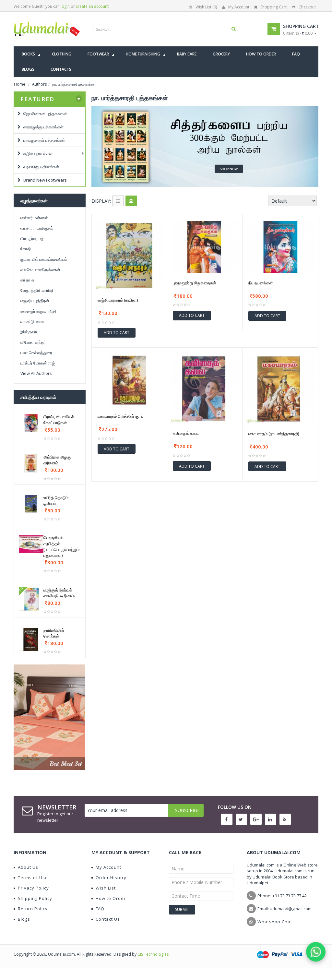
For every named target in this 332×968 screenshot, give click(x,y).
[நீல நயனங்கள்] (280, 247)
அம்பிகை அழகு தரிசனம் (57, 460)
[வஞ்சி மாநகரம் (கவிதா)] (129, 255)
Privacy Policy (33, 888)
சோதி (25, 249)
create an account (92, 6)
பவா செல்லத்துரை (36, 352)
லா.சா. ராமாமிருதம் (36, 228)
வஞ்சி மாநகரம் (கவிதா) (118, 300)
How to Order (111, 898)
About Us (28, 867)
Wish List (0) (206, 7)
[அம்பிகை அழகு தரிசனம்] (31, 463)
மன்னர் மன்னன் (34, 218)
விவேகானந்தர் (33, 342)
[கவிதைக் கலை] (204, 389)
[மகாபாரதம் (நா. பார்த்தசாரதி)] (280, 389)
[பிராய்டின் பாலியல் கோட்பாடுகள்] (31, 423)
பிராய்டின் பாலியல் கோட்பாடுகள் (58, 419)
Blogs (24, 919)
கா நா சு (27, 280)
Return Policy (33, 909)
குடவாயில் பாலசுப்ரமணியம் (43, 259)
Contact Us (108, 919)
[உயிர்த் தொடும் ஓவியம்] (31, 504)
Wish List (106, 888)
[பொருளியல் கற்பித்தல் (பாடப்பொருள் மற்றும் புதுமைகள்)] (31, 544)
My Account (238, 7)
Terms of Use (33, 877)
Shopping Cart (273, 7)
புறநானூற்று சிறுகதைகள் (194, 283)
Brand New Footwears (43, 180)
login (65, 6)
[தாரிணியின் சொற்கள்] (31, 639)
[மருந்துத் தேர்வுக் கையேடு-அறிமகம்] (31, 599)
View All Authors (36, 373)
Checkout (307, 7)
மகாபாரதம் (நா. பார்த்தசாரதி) (273, 433)
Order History (111, 877)
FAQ (100, 909)
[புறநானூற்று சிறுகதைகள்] (204, 247)
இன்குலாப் (29, 332)
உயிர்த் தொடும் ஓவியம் (55, 500)
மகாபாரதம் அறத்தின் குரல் (121, 416)
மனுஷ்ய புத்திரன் (34, 301)
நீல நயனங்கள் (260, 283)
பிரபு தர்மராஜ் (31, 238)
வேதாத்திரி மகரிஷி (36, 290)
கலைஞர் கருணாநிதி (38, 311)
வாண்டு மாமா (32, 321)
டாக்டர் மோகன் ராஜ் (37, 363)
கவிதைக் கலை (186, 433)
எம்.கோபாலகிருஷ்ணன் (40, 269)
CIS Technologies (153, 954)
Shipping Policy (35, 898)
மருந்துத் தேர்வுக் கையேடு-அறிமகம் (59, 593)
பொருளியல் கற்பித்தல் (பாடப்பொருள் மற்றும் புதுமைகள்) (61, 546)
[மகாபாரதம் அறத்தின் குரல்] (129, 380)
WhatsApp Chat (274, 922)
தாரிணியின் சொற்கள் (53, 633)
